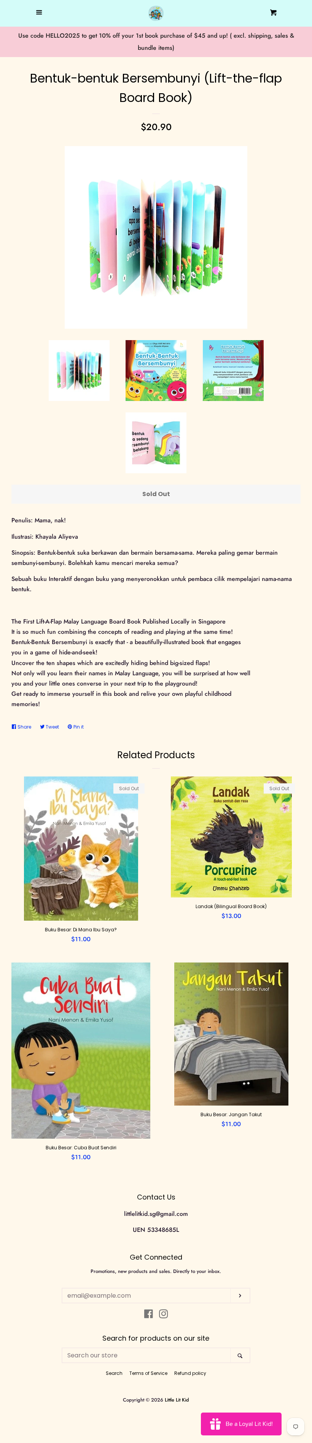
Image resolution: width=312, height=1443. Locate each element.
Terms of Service (148, 1373)
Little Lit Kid (177, 1399)
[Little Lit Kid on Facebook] (148, 1315)
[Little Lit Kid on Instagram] (163, 1315)
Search (114, 1373)
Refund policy (190, 1373)
